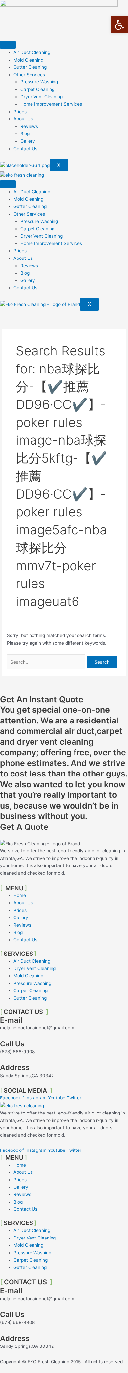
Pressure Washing (39, 81)
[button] (119, 24)
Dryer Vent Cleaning (41, 96)
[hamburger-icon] (8, 45)
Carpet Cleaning (37, 89)
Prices (20, 111)
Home (19, 895)
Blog (25, 133)
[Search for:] (47, 662)
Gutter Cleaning (30, 67)
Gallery (27, 141)
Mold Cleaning (28, 59)
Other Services (29, 74)
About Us (23, 118)
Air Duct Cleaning (31, 52)
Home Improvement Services (51, 104)
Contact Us (25, 148)
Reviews (29, 126)
